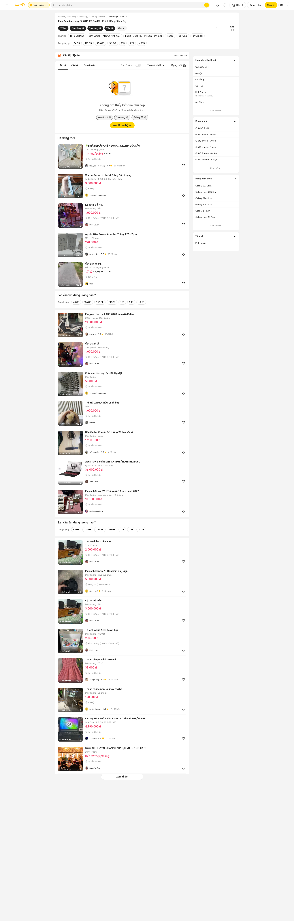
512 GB (112, 43)
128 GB (88, 43)
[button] (7, 5)
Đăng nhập (255, 5)
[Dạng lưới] (184, 65)
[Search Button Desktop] (206, 5)
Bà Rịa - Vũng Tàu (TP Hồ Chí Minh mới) (143, 36)
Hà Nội (170, 36)
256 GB (100, 43)
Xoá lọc (232, 28)
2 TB (132, 43)
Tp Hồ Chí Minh (77, 36)
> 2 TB (142, 43)
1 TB (123, 43)
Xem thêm (122, 776)
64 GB (77, 43)
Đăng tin (271, 5)
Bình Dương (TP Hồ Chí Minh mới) (104, 36)
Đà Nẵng (183, 36)
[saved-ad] (218, 5)
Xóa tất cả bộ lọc (122, 125)
